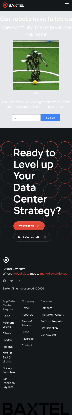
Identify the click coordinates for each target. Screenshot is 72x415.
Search (50, 117)
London (7, 340)
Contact (27, 345)
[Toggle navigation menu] (66, 5)
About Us (27, 314)
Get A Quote (48, 335)
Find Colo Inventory (52, 314)
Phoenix (8, 347)
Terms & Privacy (27, 323)
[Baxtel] (13, 5)
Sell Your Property (52, 321)
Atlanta (7, 333)
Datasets (46, 308)
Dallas (6, 316)
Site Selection (49, 328)
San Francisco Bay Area (9, 383)
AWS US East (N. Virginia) (8, 357)
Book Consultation (30, 237)
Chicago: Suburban (9, 370)
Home (25, 308)
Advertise (28, 339)
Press (25, 332)
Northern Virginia (8, 324)
